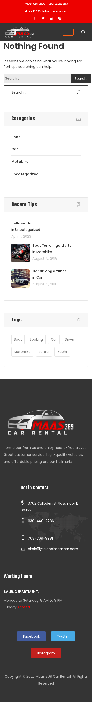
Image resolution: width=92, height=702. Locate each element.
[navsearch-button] (83, 32)
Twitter (63, 636)
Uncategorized (25, 174)
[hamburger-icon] (68, 32)
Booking (36, 339)
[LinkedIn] (51, 18)
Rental (44, 351)
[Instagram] (60, 18)
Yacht (62, 351)
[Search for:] (38, 78)
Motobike (20, 161)
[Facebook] (35, 18)
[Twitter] (43, 18)
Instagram (46, 653)
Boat (15, 136)
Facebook (31, 636)
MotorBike (22, 351)
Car (14, 149)
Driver (70, 339)
